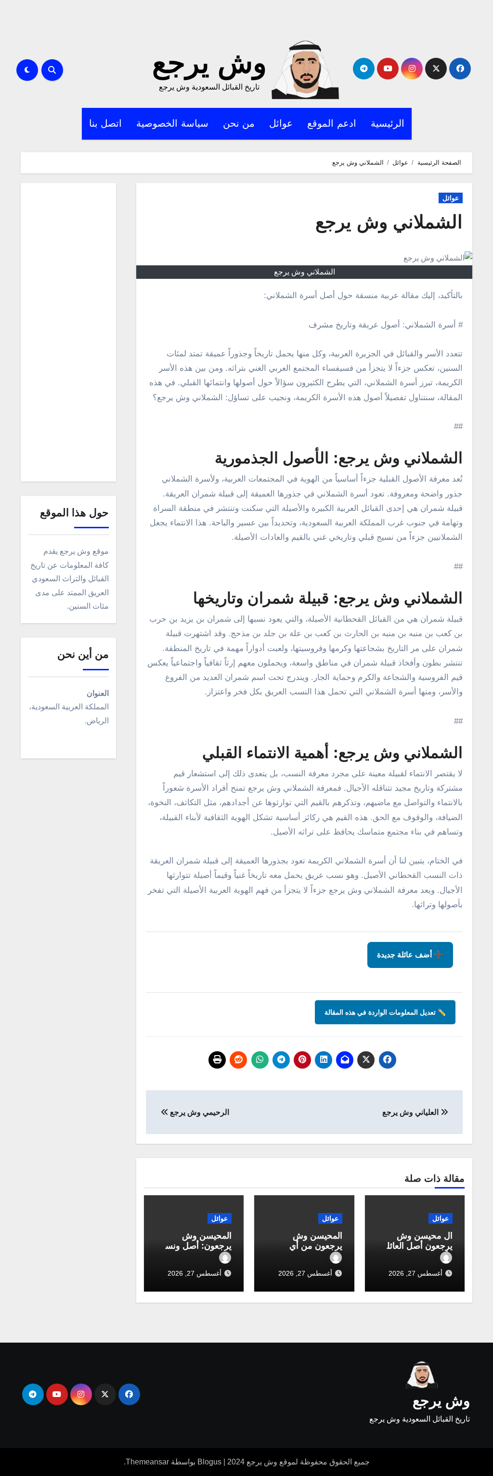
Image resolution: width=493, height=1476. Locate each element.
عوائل (281, 123)
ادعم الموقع (331, 123)
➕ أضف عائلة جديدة (410, 955)
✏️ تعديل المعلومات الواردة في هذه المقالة (385, 1012)
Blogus (209, 1462)
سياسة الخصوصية (172, 123)
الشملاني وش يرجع (389, 222)
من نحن (239, 123)
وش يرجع (209, 63)
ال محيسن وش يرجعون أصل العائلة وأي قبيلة (417, 1246)
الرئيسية (387, 123)
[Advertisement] (67, 334)
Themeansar (147, 1462)
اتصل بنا (105, 123)
